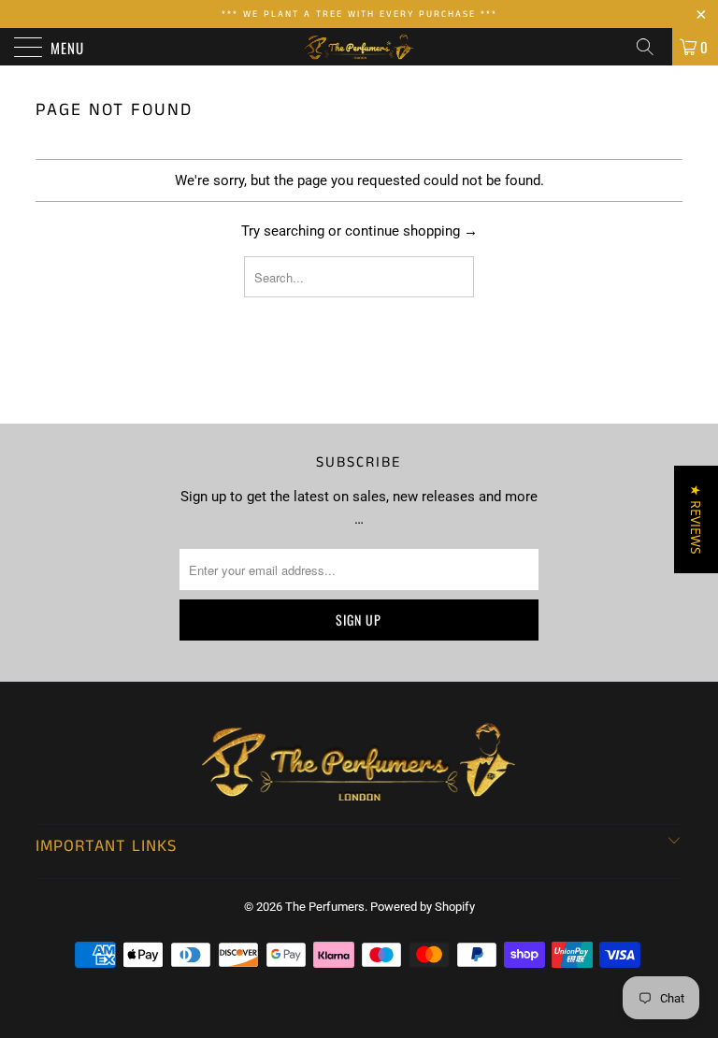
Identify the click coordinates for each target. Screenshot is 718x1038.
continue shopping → (411, 231)
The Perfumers (325, 907)
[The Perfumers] (359, 46)
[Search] (651, 46)
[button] (696, 519)
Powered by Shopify (422, 907)
